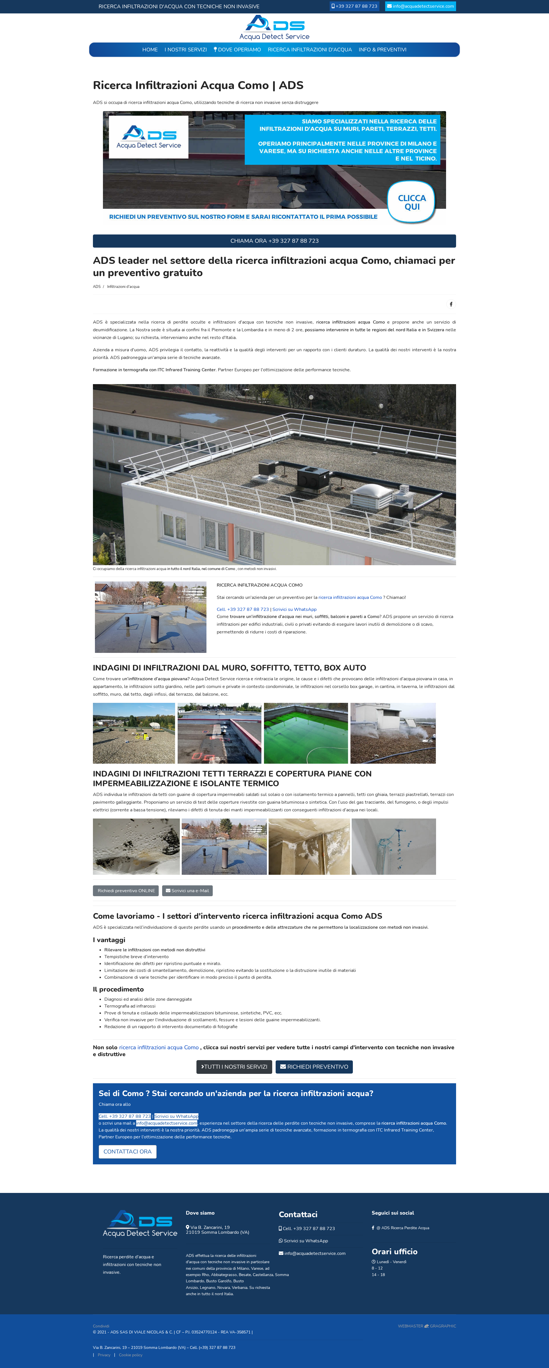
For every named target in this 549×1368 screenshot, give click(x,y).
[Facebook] (451, 304)
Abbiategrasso (224, 1274)
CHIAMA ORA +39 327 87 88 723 (274, 241)
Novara (223, 1287)
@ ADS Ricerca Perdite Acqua (403, 1228)
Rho (205, 1274)
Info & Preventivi (383, 49)
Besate (245, 1274)
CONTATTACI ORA (128, 1152)
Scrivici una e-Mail (189, 891)
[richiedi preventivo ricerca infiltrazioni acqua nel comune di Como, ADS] (274, 168)
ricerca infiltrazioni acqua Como (351, 597)
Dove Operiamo (239, 49)
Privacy (104, 1355)
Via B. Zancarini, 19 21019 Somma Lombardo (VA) (217, 1229)
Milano (243, 1268)
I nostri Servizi (186, 49)
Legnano (207, 1287)
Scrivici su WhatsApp (294, 609)
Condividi (101, 1326)
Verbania (239, 1287)
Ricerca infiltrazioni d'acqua (310, 49)
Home (150, 49)
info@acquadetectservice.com (423, 6)
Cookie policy (130, 1355)
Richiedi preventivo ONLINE (126, 891)
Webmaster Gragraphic (427, 1326)
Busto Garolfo (218, 1281)
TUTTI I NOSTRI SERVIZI (235, 1067)
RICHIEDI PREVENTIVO (317, 1067)
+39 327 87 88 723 (356, 6)
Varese (257, 1268)
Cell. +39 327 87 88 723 (243, 609)
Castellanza (263, 1274)
